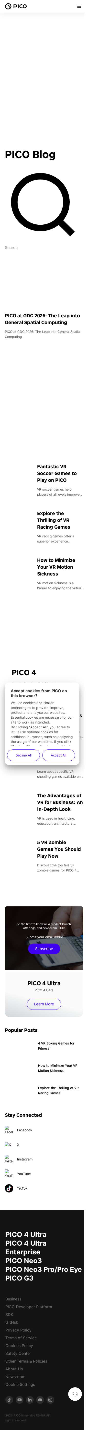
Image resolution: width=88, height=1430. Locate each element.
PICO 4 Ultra (25, 1234)
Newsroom (15, 1376)
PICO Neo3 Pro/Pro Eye (43, 1269)
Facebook (24, 1130)
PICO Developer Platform (28, 1306)
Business (13, 1299)
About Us (14, 1368)
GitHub (12, 1322)
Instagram (25, 1159)
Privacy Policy (18, 1330)
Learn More (44, 1004)
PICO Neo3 (23, 1261)
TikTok (22, 1188)
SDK (9, 1314)
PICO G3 (19, 1278)
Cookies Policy (19, 1345)
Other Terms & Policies (26, 1361)
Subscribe (44, 948)
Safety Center (18, 1353)
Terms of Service (21, 1337)
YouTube (24, 1174)
